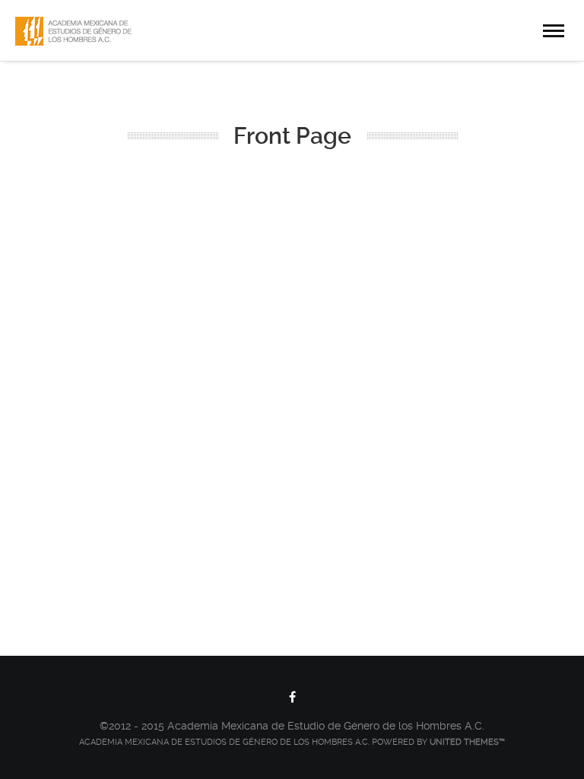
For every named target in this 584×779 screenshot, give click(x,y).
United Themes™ (467, 742)
